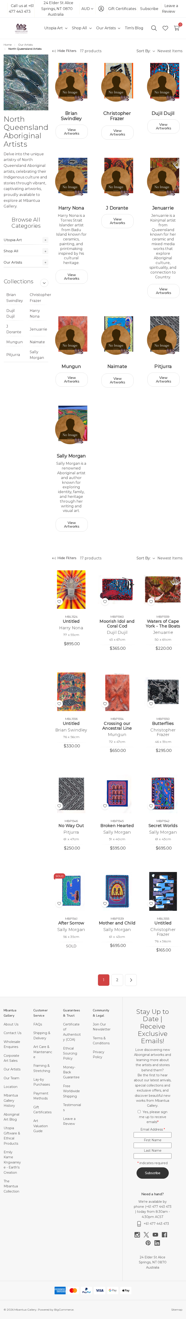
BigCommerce (63, 1309)
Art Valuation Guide (40, 1126)
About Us (11, 1024)
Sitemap (176, 1309)
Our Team (11, 1078)
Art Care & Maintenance (42, 1052)
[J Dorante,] (117, 177)
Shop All (11, 251)
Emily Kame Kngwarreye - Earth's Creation (12, 1162)
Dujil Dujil (10, 314)
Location (10, 1087)
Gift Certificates (122, 9)
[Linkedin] (157, 1243)
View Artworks (71, 131)
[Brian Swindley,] (71, 82)
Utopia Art (13, 240)
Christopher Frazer (39, 298)
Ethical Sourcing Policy (70, 1053)
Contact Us (12, 1033)
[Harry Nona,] (71, 177)
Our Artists (13, 262)
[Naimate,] (117, 335)
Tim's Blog (134, 28)
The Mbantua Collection (11, 1186)
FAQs (37, 1024)
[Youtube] (157, 1234)
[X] (148, 1234)
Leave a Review (170, 9)
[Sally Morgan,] (71, 425)
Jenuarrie (38, 329)
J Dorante (13, 329)
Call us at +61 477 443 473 (21, 9)
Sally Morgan (37, 355)
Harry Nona (35, 314)
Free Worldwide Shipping (71, 1091)
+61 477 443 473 (158, 1207)
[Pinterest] (149, 1243)
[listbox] (169, 51)
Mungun (14, 342)
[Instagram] (139, 1234)
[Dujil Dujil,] (163, 82)
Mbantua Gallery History (11, 1100)
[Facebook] (166, 1234)
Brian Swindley (14, 298)
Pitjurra (13, 355)
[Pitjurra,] (163, 335)
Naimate (37, 342)
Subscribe (149, 9)
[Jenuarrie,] (163, 177)
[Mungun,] (71, 335)
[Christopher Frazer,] (117, 82)
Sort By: (144, 51)
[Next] (131, 980)
